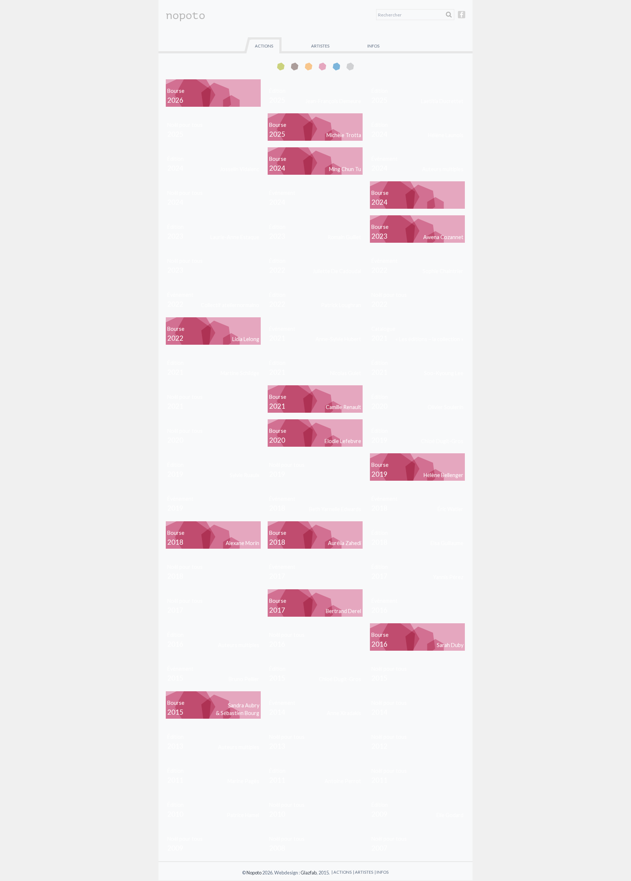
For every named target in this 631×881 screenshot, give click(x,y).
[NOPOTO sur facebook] (461, 17)
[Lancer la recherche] (448, 14)
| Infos (381, 872)
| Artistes (363, 872)
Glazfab (309, 873)
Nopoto (253, 873)
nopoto (185, 15)
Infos (373, 46)
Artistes (320, 46)
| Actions (341, 872)
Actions (264, 46)
